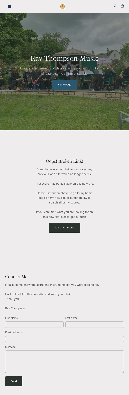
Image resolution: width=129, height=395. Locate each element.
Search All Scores (64, 227)
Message (10, 347)
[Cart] (123, 6)
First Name (11, 318)
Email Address (13, 332)
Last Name (71, 318)
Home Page (64, 84)
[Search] (115, 6)
